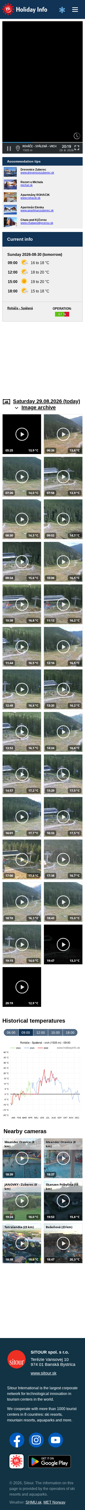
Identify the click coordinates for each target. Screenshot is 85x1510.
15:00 (55, 1032)
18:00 (70, 1032)
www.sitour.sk (43, 1373)
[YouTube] (55, 1441)
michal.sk (27, 185)
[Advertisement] (42, 357)
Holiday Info (20, 6)
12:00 (40, 1032)
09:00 (25, 1032)
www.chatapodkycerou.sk (37, 223)
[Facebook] (16, 1441)
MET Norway (54, 1502)
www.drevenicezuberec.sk (37, 172)
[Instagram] (36, 1441)
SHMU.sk (34, 1502)
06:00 (11, 1032)
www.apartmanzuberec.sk (37, 210)
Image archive (38, 407)
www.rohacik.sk (30, 198)
